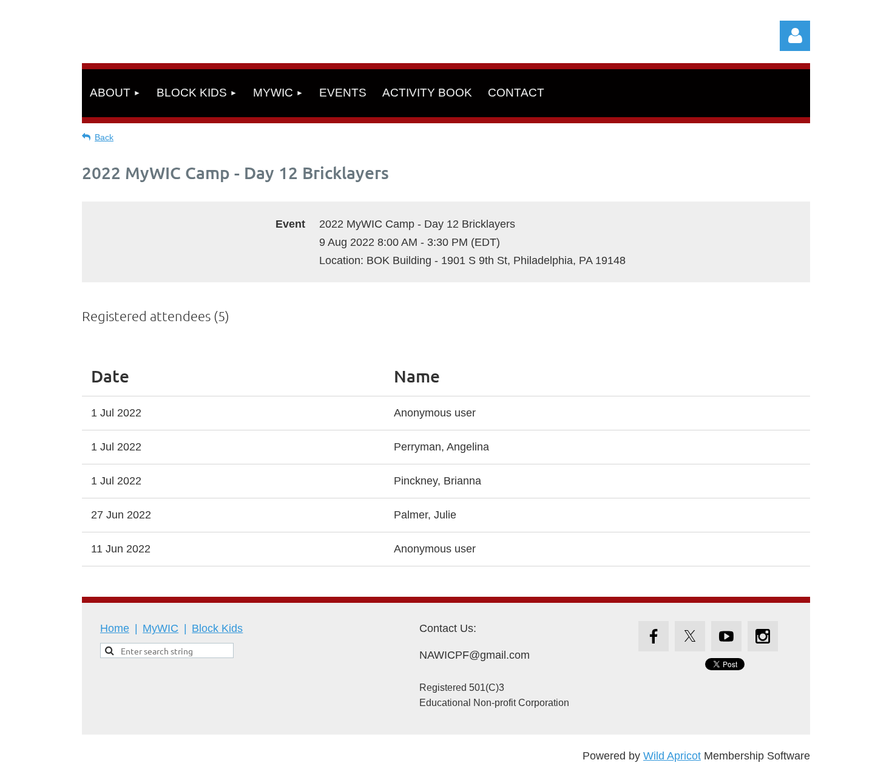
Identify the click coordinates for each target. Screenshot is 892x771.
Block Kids (217, 628)
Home (114, 628)
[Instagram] (763, 636)
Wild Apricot (672, 756)
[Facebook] (653, 636)
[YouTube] (726, 636)
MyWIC (160, 628)
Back (104, 137)
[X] (690, 636)
